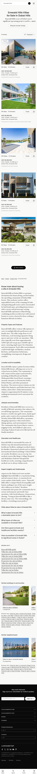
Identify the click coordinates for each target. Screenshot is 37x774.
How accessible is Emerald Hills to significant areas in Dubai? (14, 536)
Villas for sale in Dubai (9, 563)
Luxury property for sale (7, 709)
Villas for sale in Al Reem (10, 607)
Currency (4, 734)
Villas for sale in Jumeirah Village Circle (22, 665)
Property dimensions (7, 727)
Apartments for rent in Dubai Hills (14, 559)
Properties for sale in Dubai (11, 561)
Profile (23, 772)
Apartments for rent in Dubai (12, 572)
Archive (18, 760)
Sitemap (3, 760)
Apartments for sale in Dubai (12, 565)
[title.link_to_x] (2, 749)
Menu (34, 772)
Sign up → (30, 698)
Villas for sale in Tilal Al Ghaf (23, 669)
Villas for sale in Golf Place (14, 619)
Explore (3, 716)
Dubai (7, 278)
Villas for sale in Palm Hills (12, 621)
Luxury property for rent (7, 713)
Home (2, 772)
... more (33, 21)
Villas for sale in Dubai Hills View (24, 615)
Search (13, 772)
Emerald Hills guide (8, 549)
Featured (29, 34)
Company (4, 720)
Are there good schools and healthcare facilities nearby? (12, 529)
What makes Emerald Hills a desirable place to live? (11, 514)
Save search (19, 267)
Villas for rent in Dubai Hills (11, 556)
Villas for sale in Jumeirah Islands (13, 659)
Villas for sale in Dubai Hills (11, 552)
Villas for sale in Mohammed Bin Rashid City (15, 667)
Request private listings (17, 25)
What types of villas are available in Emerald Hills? (11, 521)
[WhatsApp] (34, 67)
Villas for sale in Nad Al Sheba (10, 671)
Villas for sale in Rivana (13, 625)
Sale (2, 278)
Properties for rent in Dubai (11, 568)
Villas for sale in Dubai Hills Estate (20, 613)
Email (27, 67)
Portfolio (11, 760)
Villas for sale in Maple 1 (8, 617)
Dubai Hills (4, 75)
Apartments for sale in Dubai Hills (14, 554)
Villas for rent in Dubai (9, 570)
